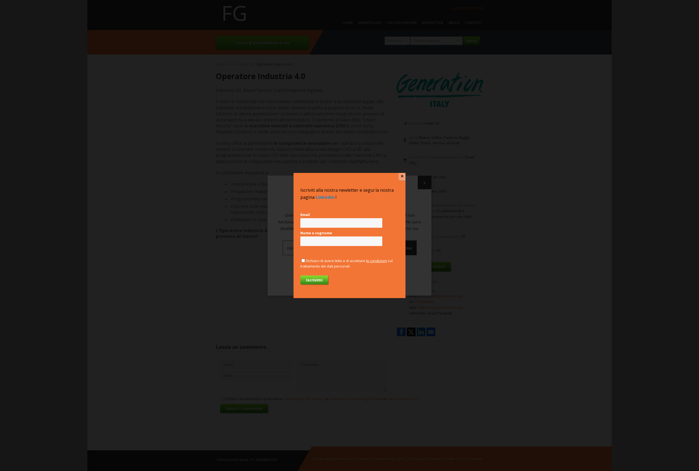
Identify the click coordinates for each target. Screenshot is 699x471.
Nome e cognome (316, 232)
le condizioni (376, 260)
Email (305, 214)
